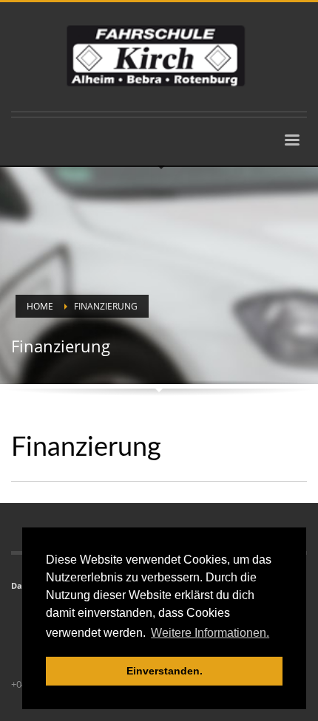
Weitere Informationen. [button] (210, 632)
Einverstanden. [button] (164, 671)
